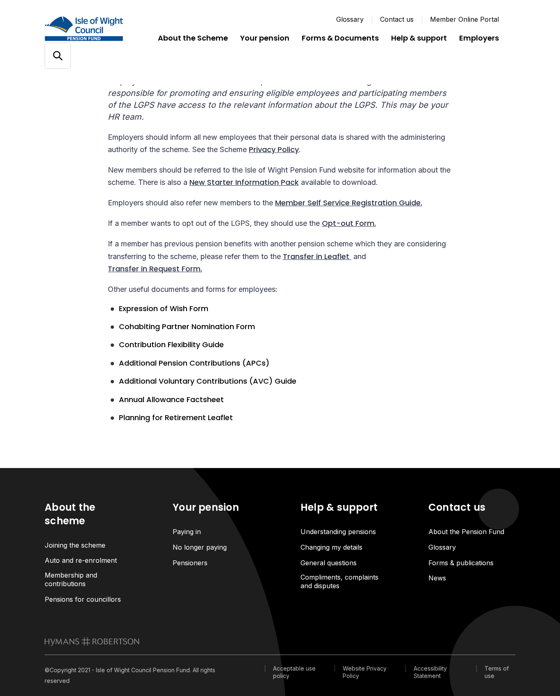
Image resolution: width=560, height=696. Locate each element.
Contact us (397, 19)
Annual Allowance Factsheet (171, 400)
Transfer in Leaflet (317, 256)
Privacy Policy (274, 149)
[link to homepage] (92, 641)
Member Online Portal (464, 19)
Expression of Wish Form (163, 309)
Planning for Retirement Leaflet (176, 418)
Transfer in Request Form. (155, 269)
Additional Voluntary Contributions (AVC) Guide (207, 381)
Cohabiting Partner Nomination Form (187, 327)
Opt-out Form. (349, 223)
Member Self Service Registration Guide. (348, 203)
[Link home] (94, 28)
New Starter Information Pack (244, 182)
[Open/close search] (57, 56)
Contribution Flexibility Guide (171, 345)
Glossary (350, 19)
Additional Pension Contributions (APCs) (194, 363)
